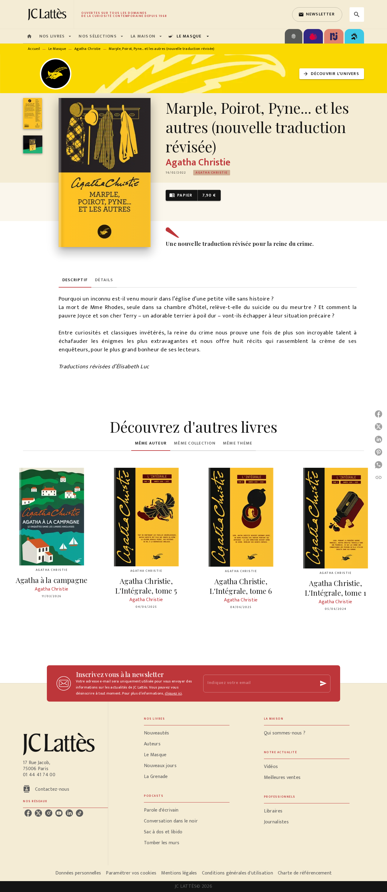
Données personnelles (78, 873)
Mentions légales (179, 873)
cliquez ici (173, 693)
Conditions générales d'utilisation (237, 873)
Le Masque (57, 49)
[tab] (29, 36)
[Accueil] (48, 14)
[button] (317, 14)
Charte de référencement (305, 873)
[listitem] (28, 813)
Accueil (34, 49)
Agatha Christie (87, 49)
